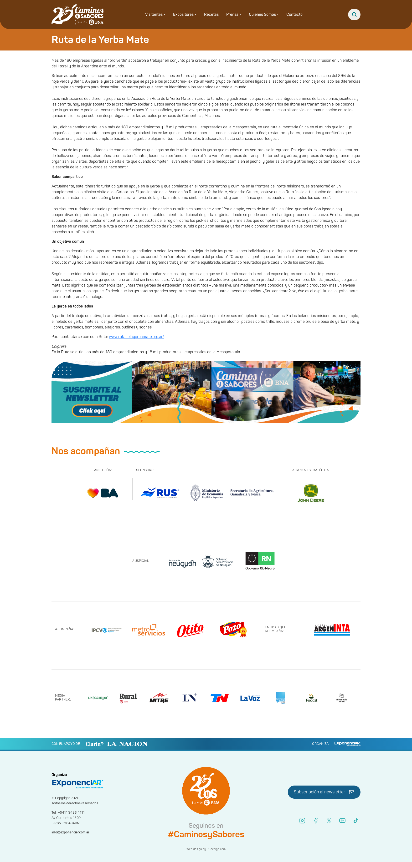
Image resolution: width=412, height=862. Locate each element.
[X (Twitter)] (329, 820)
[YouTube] (342, 820)
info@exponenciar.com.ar (70, 832)
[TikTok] (355, 820)
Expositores (183, 14)
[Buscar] (354, 14)
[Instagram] (302, 820)
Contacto (294, 14)
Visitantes (154, 14)
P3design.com (216, 849)
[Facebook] (315, 820)
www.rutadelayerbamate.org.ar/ (136, 336)
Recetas (211, 14)
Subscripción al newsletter (319, 792)
